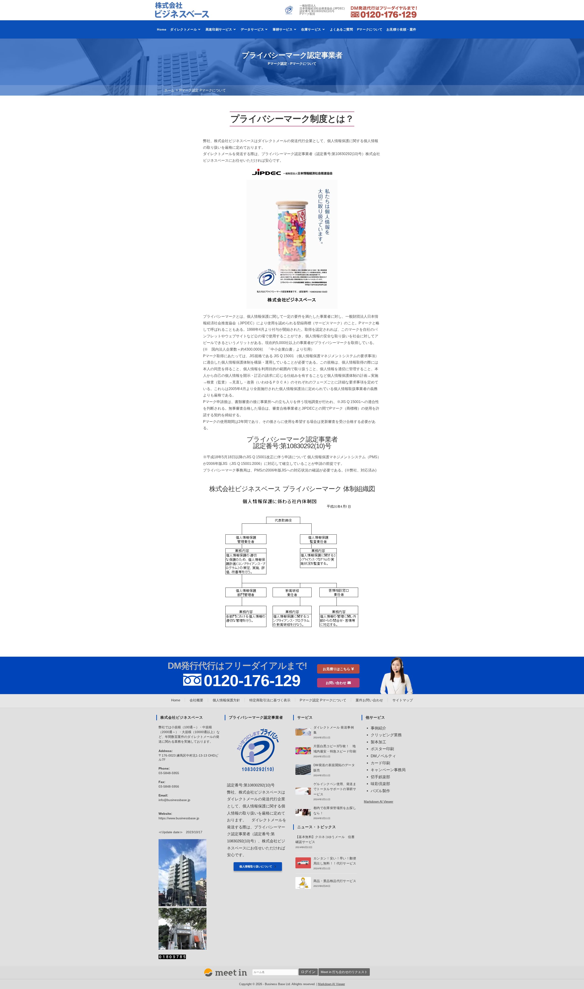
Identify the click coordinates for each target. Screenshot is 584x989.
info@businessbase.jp (174, 800)
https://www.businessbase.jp (179, 818)
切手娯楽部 (380, 777)
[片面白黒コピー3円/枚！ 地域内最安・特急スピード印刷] (303, 750)
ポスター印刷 (382, 749)
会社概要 (196, 700)
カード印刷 (380, 763)
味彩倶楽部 (380, 784)
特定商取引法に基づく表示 (269, 700)
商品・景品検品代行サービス (334, 881)
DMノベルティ (383, 756)
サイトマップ (402, 700)
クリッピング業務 (386, 735)
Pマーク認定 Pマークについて (202, 90)
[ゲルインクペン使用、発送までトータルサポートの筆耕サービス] (303, 791)
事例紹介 (378, 728)
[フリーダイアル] (383, 11)
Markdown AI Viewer (378, 801)
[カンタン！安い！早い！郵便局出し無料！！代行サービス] (303, 862)
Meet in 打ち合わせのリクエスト (344, 972)
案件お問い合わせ (369, 700)
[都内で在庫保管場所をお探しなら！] (303, 812)
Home (175, 700)
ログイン (308, 972)
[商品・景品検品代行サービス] (303, 883)
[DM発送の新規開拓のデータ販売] (303, 770)
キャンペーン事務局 (388, 770)
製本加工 (378, 742)
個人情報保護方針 (226, 700)
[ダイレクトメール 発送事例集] (303, 731)
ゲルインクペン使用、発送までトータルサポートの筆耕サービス (334, 789)
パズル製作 (380, 791)
